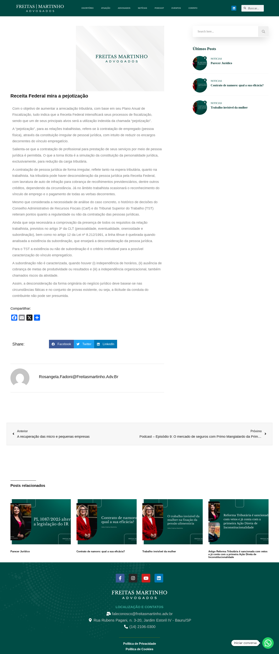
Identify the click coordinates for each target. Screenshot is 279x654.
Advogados (124, 8)
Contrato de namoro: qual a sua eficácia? (100, 551)
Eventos (176, 8)
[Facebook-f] (120, 578)
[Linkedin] (233, 8)
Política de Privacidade (139, 643)
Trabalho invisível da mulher (159, 551)
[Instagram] (133, 578)
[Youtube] (146, 578)
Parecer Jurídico (20, 551)
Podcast (159, 8)
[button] (61, 344)
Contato (192, 8)
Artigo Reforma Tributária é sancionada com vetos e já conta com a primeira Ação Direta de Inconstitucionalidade (237, 554)
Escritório (88, 8)
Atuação (105, 8)
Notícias (142, 8)
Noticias (216, 58)
